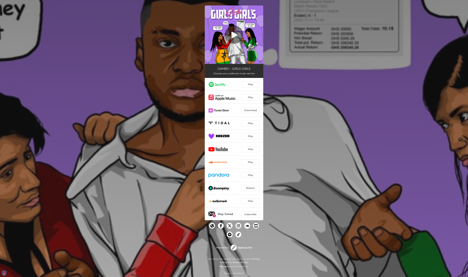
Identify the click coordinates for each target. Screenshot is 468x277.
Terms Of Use (240, 262)
